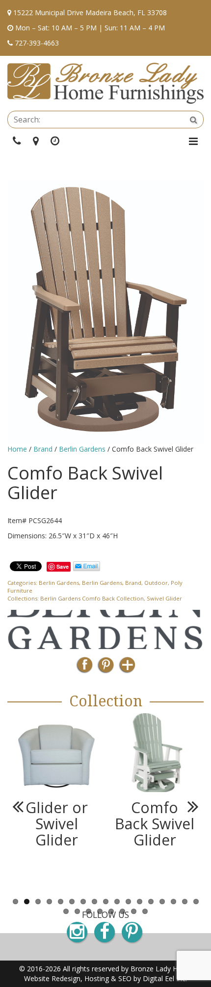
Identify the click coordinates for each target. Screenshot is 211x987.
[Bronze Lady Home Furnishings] (105, 83)
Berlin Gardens (82, 449)
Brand (43, 449)
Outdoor (156, 582)
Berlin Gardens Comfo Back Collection (92, 598)
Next (189, 806)
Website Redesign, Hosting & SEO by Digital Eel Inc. (105, 978)
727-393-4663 (37, 43)
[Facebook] (84, 667)
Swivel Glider (164, 598)
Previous (22, 806)
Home (17, 449)
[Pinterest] (105, 667)
